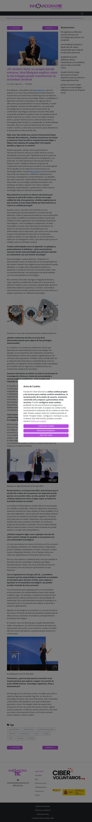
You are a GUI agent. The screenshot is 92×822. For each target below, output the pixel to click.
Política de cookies (38, 421)
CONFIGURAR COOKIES (46, 426)
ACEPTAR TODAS (46, 435)
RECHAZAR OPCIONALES (46, 431)
